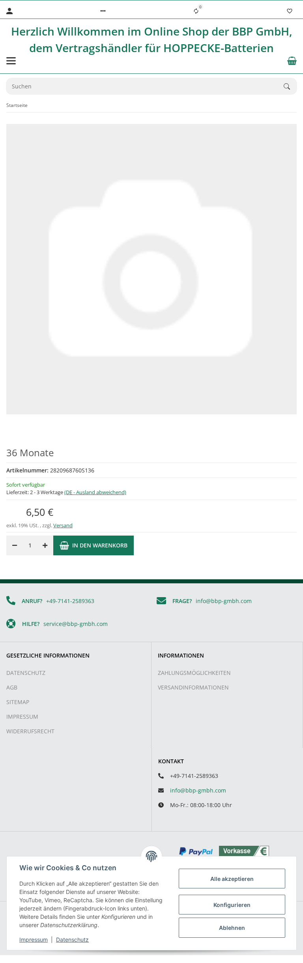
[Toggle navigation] (11, 61)
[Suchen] (290, 86)
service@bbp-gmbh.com (75, 624)
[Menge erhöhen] (45, 545)
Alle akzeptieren (232, 878)
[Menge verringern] (14, 545)
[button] (103, 11)
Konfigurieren (232, 904)
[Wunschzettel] (289, 11)
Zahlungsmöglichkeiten (194, 672)
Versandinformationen (193, 687)
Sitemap (17, 702)
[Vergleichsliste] (196, 11)
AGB (11, 687)
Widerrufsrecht (30, 731)
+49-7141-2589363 (70, 601)
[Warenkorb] (292, 61)
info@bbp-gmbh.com (224, 601)
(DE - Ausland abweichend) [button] (95, 492)
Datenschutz (25, 672)
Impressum (22, 716)
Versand (63, 525)
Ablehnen (232, 927)
